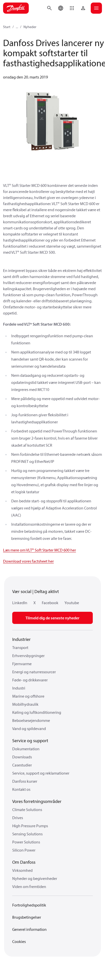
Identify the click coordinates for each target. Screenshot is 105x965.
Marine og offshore (28, 696)
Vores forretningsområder (36, 801)
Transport (20, 647)
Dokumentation (26, 748)
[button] (71, 8)
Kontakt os (21, 789)
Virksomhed (22, 870)
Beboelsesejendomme (31, 720)
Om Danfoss (23, 862)
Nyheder (29, 27)
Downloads (22, 756)
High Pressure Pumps (30, 825)
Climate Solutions (27, 809)
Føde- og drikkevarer (30, 679)
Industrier (21, 639)
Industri (18, 688)
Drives (17, 817)
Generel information (29, 929)
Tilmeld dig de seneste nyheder (52, 617)
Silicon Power (23, 850)
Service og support (30, 740)
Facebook (50, 602)
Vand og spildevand (29, 728)
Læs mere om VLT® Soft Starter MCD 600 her (39, 550)
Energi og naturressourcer (34, 671)
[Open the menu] (96, 8)
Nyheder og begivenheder (34, 878)
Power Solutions (26, 841)
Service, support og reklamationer (40, 773)
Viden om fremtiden (29, 886)
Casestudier (22, 764)
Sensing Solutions (27, 833)
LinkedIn (19, 602)
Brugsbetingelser (26, 917)
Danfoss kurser (24, 781)
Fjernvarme (22, 663)
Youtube (71, 602)
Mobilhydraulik (25, 704)
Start (6, 27)
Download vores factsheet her (28, 561)
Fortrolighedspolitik (29, 905)
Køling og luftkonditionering (36, 712)
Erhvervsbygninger (28, 655)
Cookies (19, 941)
